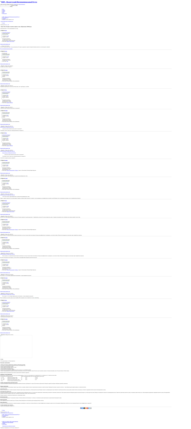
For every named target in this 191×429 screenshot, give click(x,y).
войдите (15, 4)
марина (6, 160)
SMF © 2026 (9, 421)
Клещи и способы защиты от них (5, 44)
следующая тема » (10, 21)
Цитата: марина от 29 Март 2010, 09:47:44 (7, 194)
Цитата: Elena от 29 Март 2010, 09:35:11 (7, 127)
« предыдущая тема (3, 21)
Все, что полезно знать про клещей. (6, 48)
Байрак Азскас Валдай (10, 41)
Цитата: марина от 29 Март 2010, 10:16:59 (7, 294)
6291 (7, 224)
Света (6, 51)
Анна (6, 30)
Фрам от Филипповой (10, 170)
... (7, 24)
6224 (7, 74)
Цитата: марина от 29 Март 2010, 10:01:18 (7, 254)
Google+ (5, 424)
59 (8, 24)
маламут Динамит (10, 102)
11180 (8, 206)
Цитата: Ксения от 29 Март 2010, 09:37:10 (7, 151)
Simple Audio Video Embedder (7, 422)
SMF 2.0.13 (4, 421)
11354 (8, 56)
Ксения (6, 70)
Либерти (16, 170)
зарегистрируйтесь (22, 4)
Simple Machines (15, 421)
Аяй (7, 61)
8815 (7, 95)
